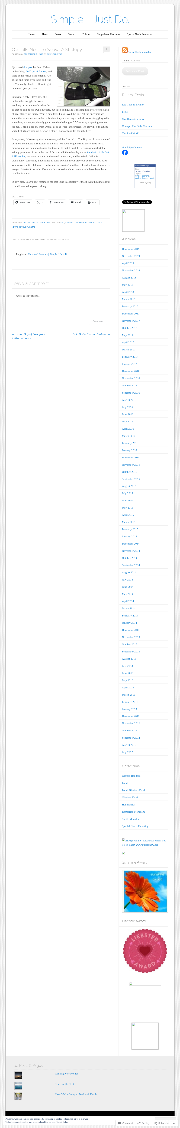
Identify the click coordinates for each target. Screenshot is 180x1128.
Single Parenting (142, 176)
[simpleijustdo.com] (125, 154)
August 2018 (129, 277)
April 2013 (128, 687)
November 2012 (131, 723)
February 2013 (130, 702)
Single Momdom (131, 819)
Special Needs (148, 178)
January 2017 (129, 364)
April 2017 (128, 342)
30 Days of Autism (36, 71)
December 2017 (131, 313)
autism (68, 223)
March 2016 (128, 435)
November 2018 (131, 270)
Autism (138, 178)
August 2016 (129, 400)
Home (31, 34)
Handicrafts (128, 804)
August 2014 (129, 572)
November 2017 (131, 320)
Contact (71, 34)
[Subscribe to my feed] (125, 52)
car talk (97, 223)
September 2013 (131, 651)
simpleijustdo (55, 54)
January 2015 (129, 536)
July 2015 (127, 493)
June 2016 (127, 414)
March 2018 (128, 299)
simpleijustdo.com (132, 147)
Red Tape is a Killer (133, 104)
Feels (125, 111)
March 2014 (128, 608)
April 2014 (128, 601)
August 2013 (129, 658)
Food (125, 783)
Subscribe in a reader (139, 52)
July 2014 (127, 579)
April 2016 (128, 428)
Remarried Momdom (133, 811)
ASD (62, 223)
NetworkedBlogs (142, 166)
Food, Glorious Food (133, 790)
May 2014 (127, 594)
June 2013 (127, 673)
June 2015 (127, 500)
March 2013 (128, 694)
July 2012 (127, 752)
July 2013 (127, 666)
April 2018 (128, 292)
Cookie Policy (62, 1122)
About (44, 34)
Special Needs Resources (139, 34)
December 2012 (131, 716)
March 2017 (128, 349)
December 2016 (131, 371)
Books (58, 34)
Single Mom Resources (108, 34)
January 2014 (129, 622)
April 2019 (128, 263)
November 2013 (131, 637)
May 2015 (127, 507)
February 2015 (130, 529)
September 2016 (131, 392)
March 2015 (128, 522)
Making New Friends (66, 1073)
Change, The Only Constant (137, 126)
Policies (86, 34)
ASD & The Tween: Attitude (91, 334)
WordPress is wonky (133, 119)
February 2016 (130, 443)
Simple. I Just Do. (90, 19)
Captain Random (131, 775)
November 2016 (131, 378)
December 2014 (131, 543)
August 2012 (129, 745)
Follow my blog (145, 183)
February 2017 (130, 356)
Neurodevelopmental (23, 227)
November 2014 (131, 550)
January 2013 (129, 709)
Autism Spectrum (82, 223)
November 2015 (131, 464)
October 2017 (129, 328)
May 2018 (127, 284)
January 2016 (129, 450)
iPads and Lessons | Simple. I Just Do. (48, 254)
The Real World (130, 133)
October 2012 (129, 730)
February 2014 (130, 615)
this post (28, 67)
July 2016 (127, 407)
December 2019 (131, 249)
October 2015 (129, 471)
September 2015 (131, 479)
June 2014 (127, 586)
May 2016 (127, 421)
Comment (98, 321)
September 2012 (131, 737)
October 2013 (129, 644)
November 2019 (131, 256)
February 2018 (130, 306)
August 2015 (129, 486)
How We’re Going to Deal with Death (76, 1094)
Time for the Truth (65, 1084)
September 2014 (131, 565)
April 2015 (128, 514)
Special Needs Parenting (36, 223)
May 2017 (127, 335)
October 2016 (129, 385)
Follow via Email (135, 71)
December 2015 (131, 457)
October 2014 (129, 558)
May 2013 (127, 680)
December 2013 (131, 630)
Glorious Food (130, 797)
